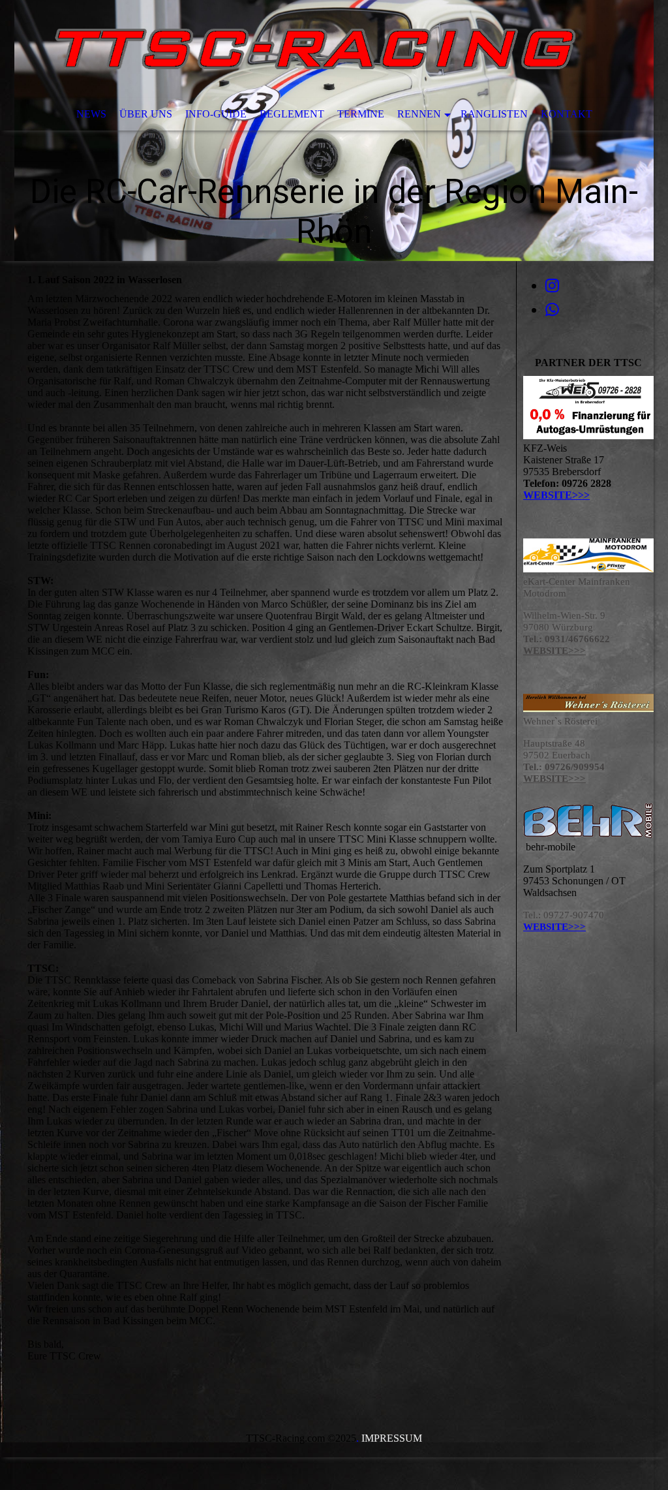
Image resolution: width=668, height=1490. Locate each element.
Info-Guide (216, 113)
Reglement (292, 113)
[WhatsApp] (552, 310)
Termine (360, 113)
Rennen (419, 113)
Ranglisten (494, 113)
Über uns (145, 113)
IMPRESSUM (391, 1438)
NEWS (91, 113)
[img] (334, 130)
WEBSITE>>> (556, 495)
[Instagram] (552, 285)
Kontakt (566, 113)
